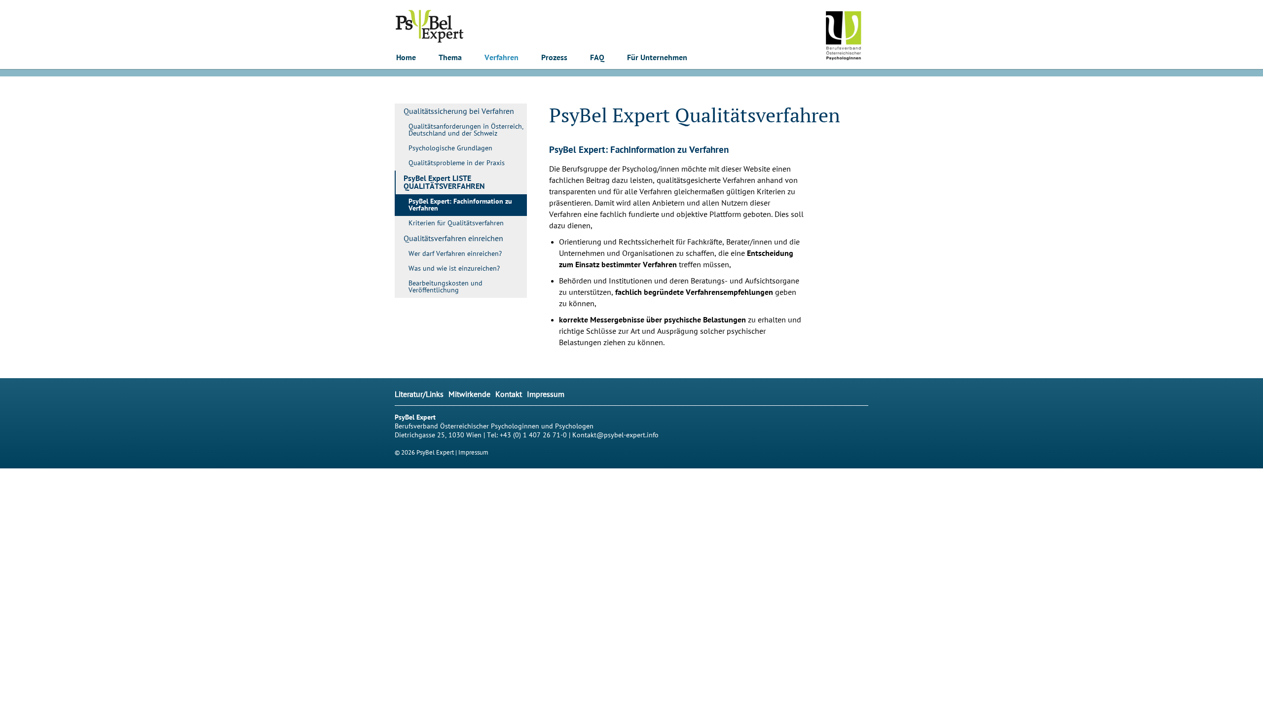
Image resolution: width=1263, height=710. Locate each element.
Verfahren (501, 57)
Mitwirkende (469, 394)
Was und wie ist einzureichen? (454, 268)
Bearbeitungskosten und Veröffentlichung (446, 287)
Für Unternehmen (657, 57)
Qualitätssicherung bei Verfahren (459, 111)
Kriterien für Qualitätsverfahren (456, 223)
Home (406, 57)
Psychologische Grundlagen (450, 148)
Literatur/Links (419, 394)
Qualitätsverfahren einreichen (453, 238)
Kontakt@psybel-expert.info (615, 435)
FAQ (597, 57)
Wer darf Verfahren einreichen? (455, 253)
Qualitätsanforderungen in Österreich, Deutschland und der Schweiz (466, 130)
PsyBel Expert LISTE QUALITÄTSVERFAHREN (444, 182)
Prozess (554, 57)
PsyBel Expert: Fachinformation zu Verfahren (460, 205)
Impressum (545, 394)
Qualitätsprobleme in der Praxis (457, 163)
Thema (450, 57)
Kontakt (508, 394)
